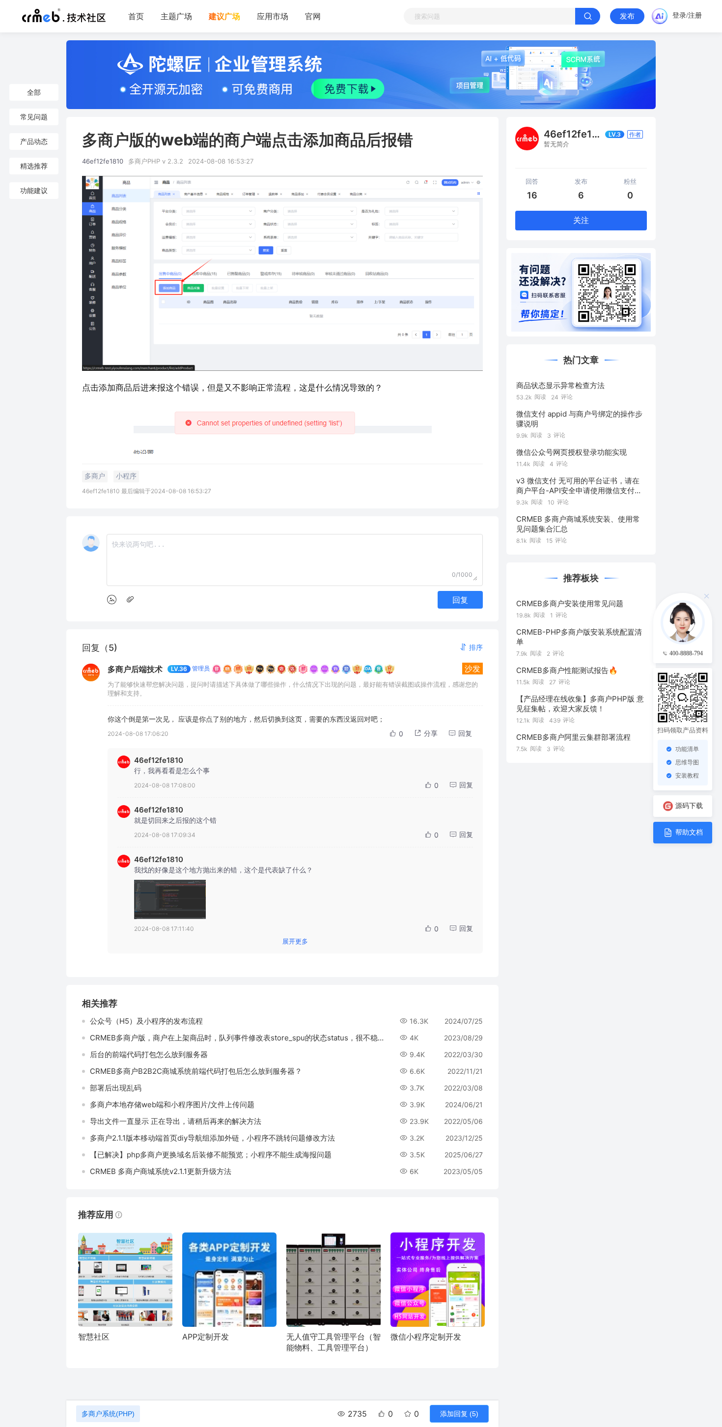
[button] (471, 647)
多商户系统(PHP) (108, 1414)
